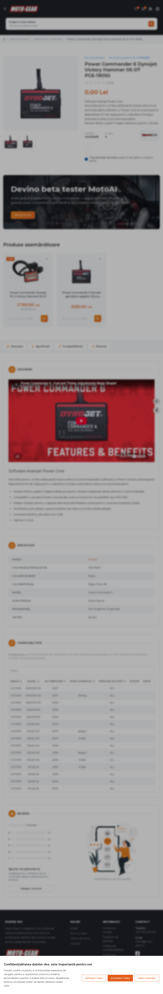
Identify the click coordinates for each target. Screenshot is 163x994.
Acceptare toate (120, 978)
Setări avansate (147, 978)
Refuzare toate (94, 978)
